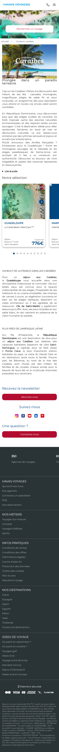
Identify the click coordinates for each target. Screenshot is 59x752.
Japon (5, 604)
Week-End (8, 655)
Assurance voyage (12, 580)
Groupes (7, 524)
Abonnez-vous (29, 397)
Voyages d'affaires (12, 528)
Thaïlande (7, 622)
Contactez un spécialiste (16, 495)
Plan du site (9, 575)
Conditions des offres (14, 552)
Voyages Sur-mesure (14, 519)
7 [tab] (34, 253)
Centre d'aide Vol (12, 561)
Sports (6, 533)
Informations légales (13, 557)
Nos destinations (11, 505)
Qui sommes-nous (12, 486)
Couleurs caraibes (25, 41)
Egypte (6, 608)
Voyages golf (9, 651)
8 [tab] (38, 253)
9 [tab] (41, 253)
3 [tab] (20, 253)
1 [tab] (14, 253)
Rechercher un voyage (29, 29)
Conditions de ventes (14, 548)
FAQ (4, 500)
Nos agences (9, 490)
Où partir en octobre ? (14, 646)
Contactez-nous (29, 434)
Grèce (5, 595)
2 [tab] (17, 253)
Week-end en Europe (14, 674)
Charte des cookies (13, 571)
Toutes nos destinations (16, 627)
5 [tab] (27, 253)
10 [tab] (45, 253)
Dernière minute (11, 665)
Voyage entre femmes (15, 660)
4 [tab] (24, 253)
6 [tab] (31, 253)
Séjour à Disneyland (13, 669)
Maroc (5, 613)
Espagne (7, 599)
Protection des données (16, 566)
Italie (5, 618)
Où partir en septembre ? (16, 642)
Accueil (5, 41)
